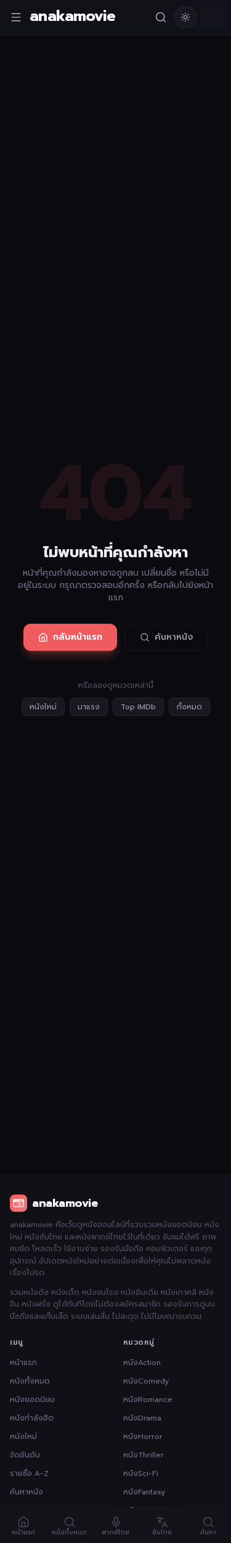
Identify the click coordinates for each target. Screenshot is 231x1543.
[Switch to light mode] (185, 17)
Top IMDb (138, 706)
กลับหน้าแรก (77, 636)
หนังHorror (143, 1436)
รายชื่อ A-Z (29, 1473)
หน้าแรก (23, 1362)
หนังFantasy (144, 1491)
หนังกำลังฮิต (32, 1418)
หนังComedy (146, 1381)
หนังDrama (142, 1418)
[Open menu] (16, 17)
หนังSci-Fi (140, 1473)
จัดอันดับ (25, 1454)
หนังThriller (143, 1454)
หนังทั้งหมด (30, 1381)
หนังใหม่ (43, 706)
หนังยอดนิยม (32, 1399)
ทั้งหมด (189, 706)
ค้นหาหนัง (174, 636)
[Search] (160, 17)
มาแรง (89, 706)
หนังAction (142, 1362)
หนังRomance (147, 1399)
